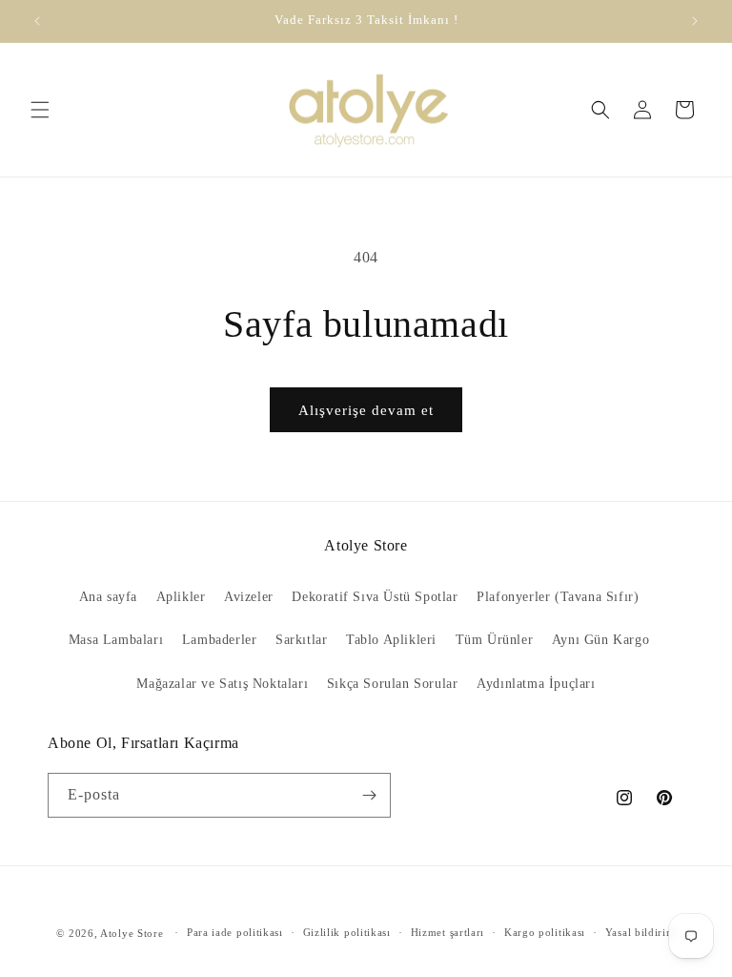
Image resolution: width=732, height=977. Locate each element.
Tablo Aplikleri (391, 640)
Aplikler (181, 597)
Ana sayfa (108, 597)
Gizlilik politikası (347, 932)
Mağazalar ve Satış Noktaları (222, 683)
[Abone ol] (369, 795)
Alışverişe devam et (366, 410)
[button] (40, 110)
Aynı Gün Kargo (600, 640)
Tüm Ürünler (495, 640)
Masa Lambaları (116, 640)
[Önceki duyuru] (37, 21)
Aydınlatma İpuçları (536, 683)
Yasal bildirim (640, 932)
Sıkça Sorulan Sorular (392, 683)
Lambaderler (219, 640)
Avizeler (249, 597)
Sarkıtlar (301, 640)
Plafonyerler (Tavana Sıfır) (558, 597)
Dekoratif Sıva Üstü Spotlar (375, 597)
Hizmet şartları (448, 932)
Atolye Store (131, 933)
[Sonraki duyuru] (695, 21)
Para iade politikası (235, 932)
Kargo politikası (544, 932)
